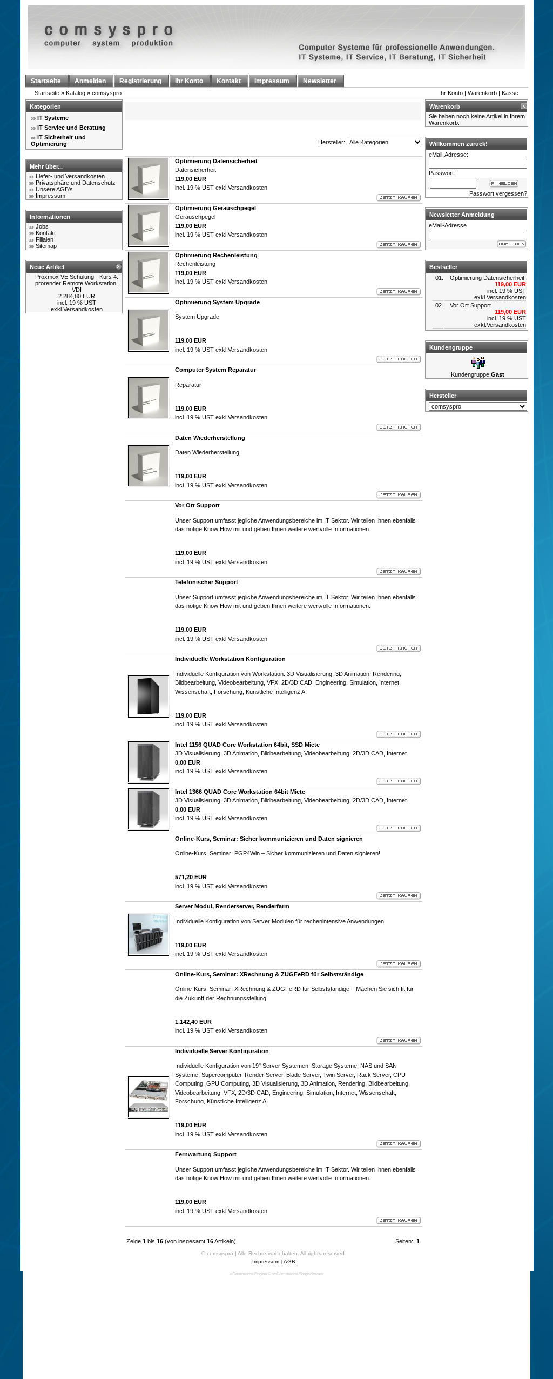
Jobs (42, 226)
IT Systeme (53, 118)
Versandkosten (83, 309)
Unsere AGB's (54, 189)
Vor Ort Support (470, 305)
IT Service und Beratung (71, 127)
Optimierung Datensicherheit (487, 278)
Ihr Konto (451, 93)
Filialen (44, 239)
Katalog (75, 93)
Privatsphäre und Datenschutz (76, 182)
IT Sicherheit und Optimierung (58, 140)
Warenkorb (482, 93)
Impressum (50, 195)
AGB (289, 1261)
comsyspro (107, 93)
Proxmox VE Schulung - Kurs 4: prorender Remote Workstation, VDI (76, 283)
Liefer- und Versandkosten (70, 176)
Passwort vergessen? (498, 193)
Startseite (47, 93)
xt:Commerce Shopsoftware (297, 1273)
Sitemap (46, 246)
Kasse (510, 93)
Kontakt (46, 233)
